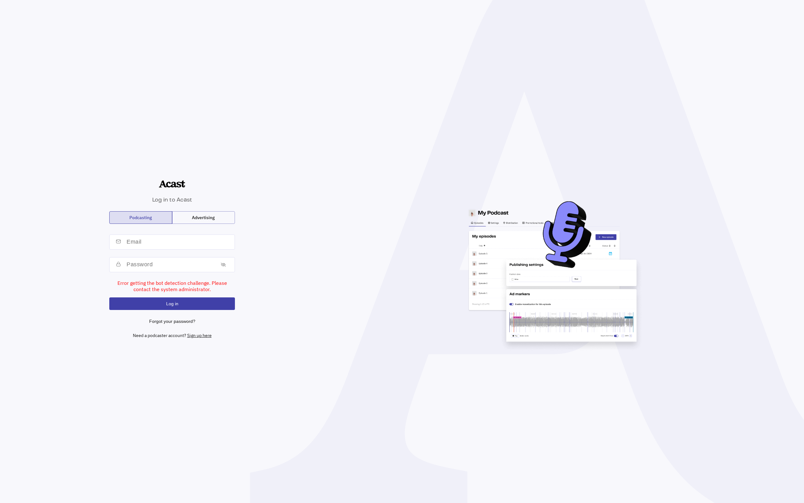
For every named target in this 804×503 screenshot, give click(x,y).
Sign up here (199, 335)
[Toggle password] (223, 264)
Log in (172, 303)
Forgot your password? (172, 321)
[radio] (140, 217)
